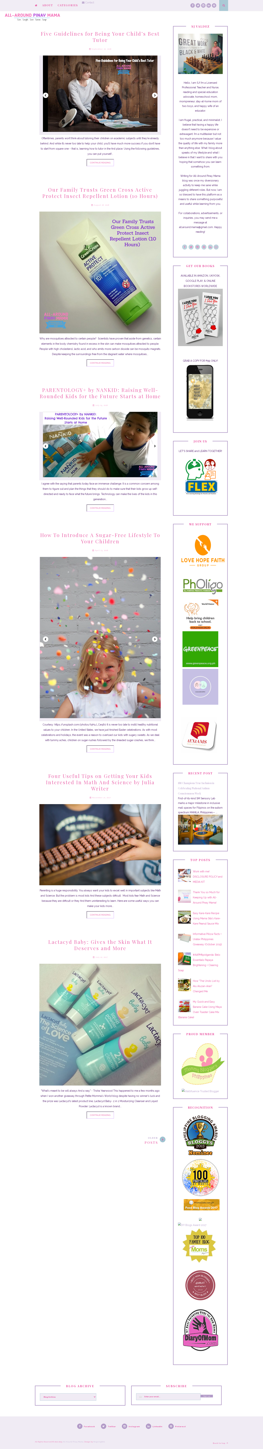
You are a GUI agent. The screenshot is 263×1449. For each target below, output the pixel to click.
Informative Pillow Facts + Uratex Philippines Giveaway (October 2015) (207, 939)
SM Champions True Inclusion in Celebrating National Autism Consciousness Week (196, 788)
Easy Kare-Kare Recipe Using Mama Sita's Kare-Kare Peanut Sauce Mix (207, 918)
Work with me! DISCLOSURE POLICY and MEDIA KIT (207, 876)
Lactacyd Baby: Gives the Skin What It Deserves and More (100, 944)
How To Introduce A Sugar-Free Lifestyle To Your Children (100, 538)
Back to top (219, 1443)
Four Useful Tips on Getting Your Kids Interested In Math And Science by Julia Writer (100, 782)
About (47, 5)
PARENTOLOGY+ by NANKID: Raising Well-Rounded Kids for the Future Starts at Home (100, 393)
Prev (45, 95)
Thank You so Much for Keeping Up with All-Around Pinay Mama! (206, 897)
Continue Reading (100, 162)
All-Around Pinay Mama (73, 1442)
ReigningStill (99, 1442)
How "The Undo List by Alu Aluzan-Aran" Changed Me (206, 986)
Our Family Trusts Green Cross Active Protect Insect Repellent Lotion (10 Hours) (100, 192)
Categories (68, 5)
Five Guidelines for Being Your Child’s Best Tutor (100, 36)
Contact (89, 2)
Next (154, 95)
